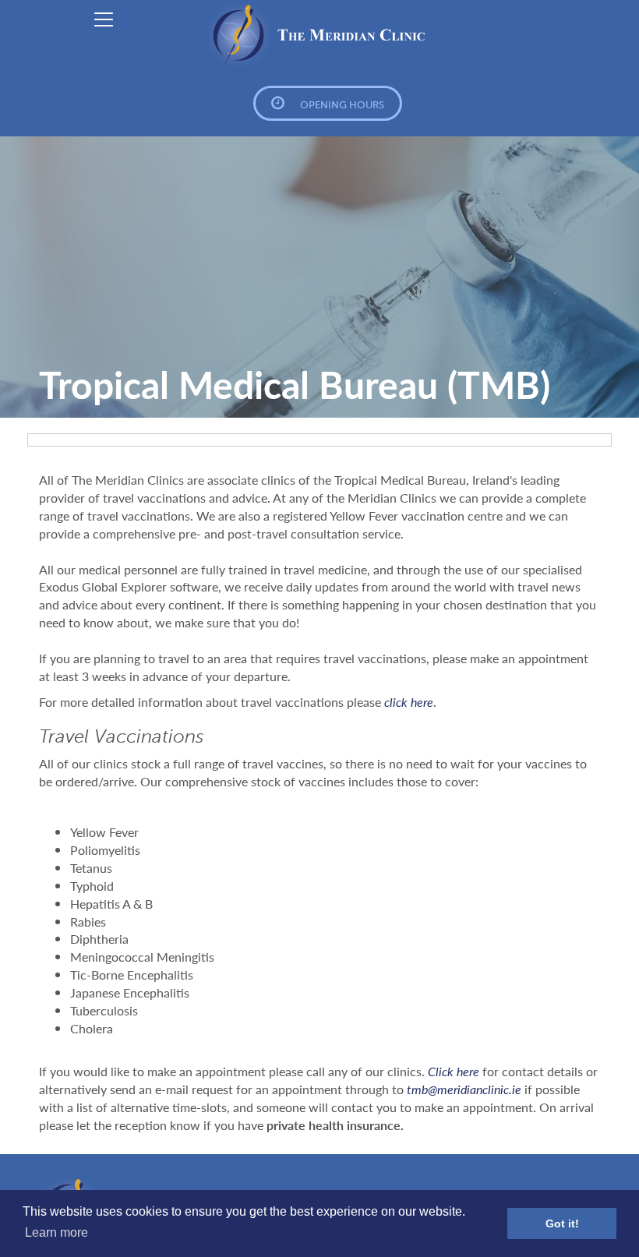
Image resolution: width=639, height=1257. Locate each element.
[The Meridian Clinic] (319, 35)
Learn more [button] (56, 1232)
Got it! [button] (562, 1223)
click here (408, 702)
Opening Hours (342, 105)
